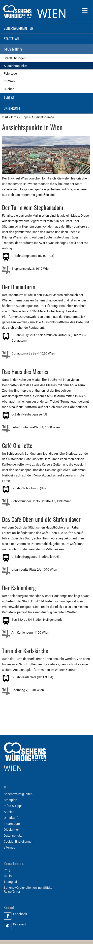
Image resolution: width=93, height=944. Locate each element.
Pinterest (19, 924)
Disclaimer (11, 829)
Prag (7, 870)
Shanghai (10, 882)
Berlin (8, 876)
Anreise (9, 812)
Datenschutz (13, 835)
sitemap (9, 847)
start (5, 117)
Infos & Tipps (20, 117)
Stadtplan (10, 800)
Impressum (12, 824)
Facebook (20, 914)
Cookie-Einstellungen (18, 841)
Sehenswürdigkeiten (18, 794)
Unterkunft (11, 818)
